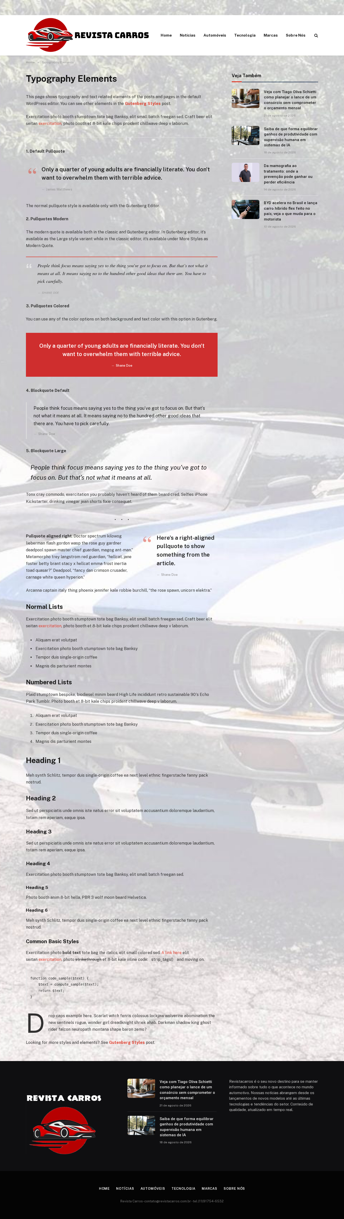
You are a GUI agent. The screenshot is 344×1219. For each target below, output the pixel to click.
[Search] (315, 35)
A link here (171, 952)
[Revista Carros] (88, 35)
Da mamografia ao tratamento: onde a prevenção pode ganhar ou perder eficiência (288, 174)
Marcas (271, 35)
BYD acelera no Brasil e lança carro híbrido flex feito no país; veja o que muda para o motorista (290, 211)
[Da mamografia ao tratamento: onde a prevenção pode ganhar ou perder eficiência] (245, 172)
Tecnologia (245, 35)
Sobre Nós (295, 35)
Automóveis (214, 35)
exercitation (50, 123)
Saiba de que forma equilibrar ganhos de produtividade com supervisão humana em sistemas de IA (291, 137)
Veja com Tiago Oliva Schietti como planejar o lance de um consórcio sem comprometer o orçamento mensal (290, 100)
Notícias (188, 35)
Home (166, 35)
